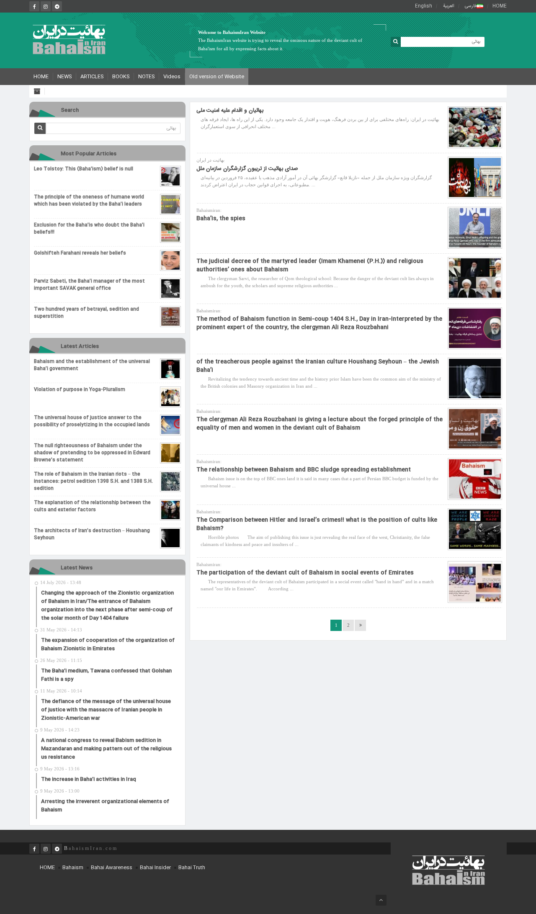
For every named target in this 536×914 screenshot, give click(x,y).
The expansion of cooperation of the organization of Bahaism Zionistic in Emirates (108, 644)
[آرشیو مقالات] (39, 91)
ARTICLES (91, 76)
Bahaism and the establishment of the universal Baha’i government (92, 365)
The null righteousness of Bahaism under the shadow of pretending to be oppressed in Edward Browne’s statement (92, 453)
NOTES (146, 76)
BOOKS (120, 76)
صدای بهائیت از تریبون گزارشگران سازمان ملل (247, 168)
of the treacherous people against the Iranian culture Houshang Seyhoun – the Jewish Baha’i (317, 366)
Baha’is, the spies (220, 218)
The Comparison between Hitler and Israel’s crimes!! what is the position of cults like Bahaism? (316, 524)
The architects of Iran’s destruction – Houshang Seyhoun (92, 535)
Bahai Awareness (111, 867)
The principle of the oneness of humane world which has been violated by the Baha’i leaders (89, 201)
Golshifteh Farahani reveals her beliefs (80, 253)
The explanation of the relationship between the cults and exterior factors (92, 506)
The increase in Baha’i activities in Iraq (88, 779)
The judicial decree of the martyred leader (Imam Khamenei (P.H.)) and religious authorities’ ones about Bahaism (309, 265)
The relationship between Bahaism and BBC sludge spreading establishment (303, 469)
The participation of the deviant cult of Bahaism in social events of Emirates (305, 572)
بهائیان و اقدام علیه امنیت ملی (229, 110)
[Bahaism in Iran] (69, 39)
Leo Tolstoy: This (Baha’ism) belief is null (83, 169)
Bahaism (72, 867)
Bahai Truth (191, 867)
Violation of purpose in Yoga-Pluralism (79, 390)
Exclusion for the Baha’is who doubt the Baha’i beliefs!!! (89, 229)
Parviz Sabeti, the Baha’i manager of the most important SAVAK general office (89, 285)
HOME (499, 6)
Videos (171, 76)
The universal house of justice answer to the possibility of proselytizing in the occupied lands (92, 422)
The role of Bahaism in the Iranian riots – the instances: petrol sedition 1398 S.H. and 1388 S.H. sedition (93, 481)
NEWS (64, 76)
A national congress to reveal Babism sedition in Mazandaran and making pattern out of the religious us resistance (106, 748)
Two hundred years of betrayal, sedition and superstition (86, 313)
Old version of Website (216, 76)
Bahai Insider (155, 867)
